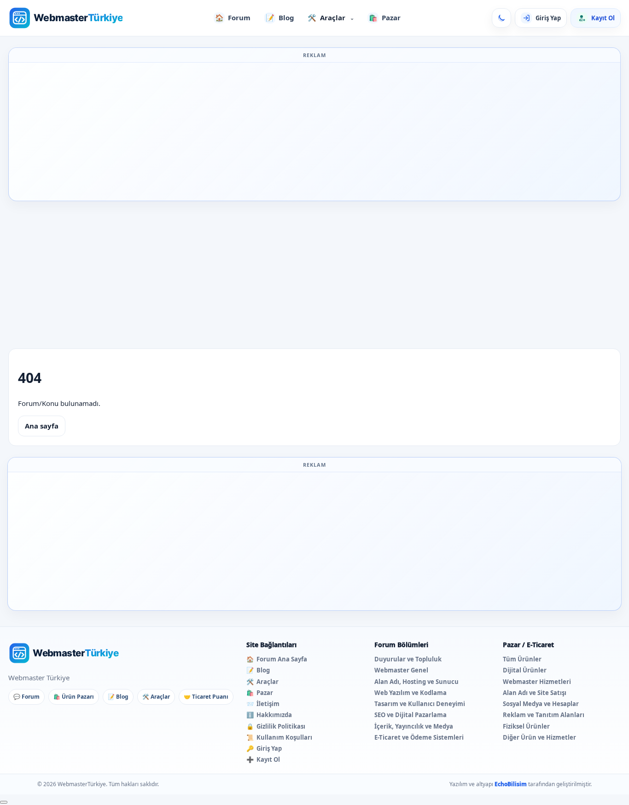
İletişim (263, 703)
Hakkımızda (269, 714)
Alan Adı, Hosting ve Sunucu (416, 681)
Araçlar (331, 17)
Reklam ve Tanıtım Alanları (543, 714)
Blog (280, 17)
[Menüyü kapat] (3, 802)
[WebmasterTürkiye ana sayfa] (65, 18)
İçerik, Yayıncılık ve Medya (413, 726)
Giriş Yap (264, 748)
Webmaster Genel (401, 670)
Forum (233, 17)
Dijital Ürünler (525, 670)
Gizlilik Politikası (275, 726)
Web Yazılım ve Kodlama (410, 692)
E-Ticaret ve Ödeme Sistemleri (419, 737)
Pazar (385, 17)
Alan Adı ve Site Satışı (534, 692)
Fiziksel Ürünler (526, 726)
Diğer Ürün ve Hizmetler (539, 737)
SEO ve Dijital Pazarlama (410, 714)
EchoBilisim (511, 784)
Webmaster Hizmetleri (537, 681)
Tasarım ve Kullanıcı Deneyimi (419, 703)
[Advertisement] (314, 131)
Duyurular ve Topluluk (408, 659)
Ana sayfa (41, 425)
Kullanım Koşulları (279, 737)
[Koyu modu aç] (501, 18)
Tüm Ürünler (522, 659)
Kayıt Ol (263, 759)
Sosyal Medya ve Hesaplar (541, 703)
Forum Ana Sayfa (276, 659)
